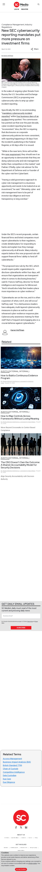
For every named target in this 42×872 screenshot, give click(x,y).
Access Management (12, 758)
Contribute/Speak (14, 847)
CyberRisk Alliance (15, 837)
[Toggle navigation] (3, 4)
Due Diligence (9, 782)
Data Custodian (9, 775)
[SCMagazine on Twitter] (21, 827)
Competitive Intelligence (14, 772)
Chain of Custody (10, 769)
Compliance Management (13, 24)
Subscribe (21, 628)
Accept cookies (21, 869)
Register (24, 9)
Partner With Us (21, 850)
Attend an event (23, 847)
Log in (16, 9)
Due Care (7, 779)
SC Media (6, 837)
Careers (30, 837)
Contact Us (23, 837)
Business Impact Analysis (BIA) (17, 762)
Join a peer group (33, 847)
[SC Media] (21, 4)
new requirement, (13, 154)
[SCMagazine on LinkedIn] (26, 827)
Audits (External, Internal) (15, 371)
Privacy (36, 837)
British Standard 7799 (12, 765)
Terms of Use (30, 621)
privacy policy (32, 863)
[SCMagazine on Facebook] (16, 827)
